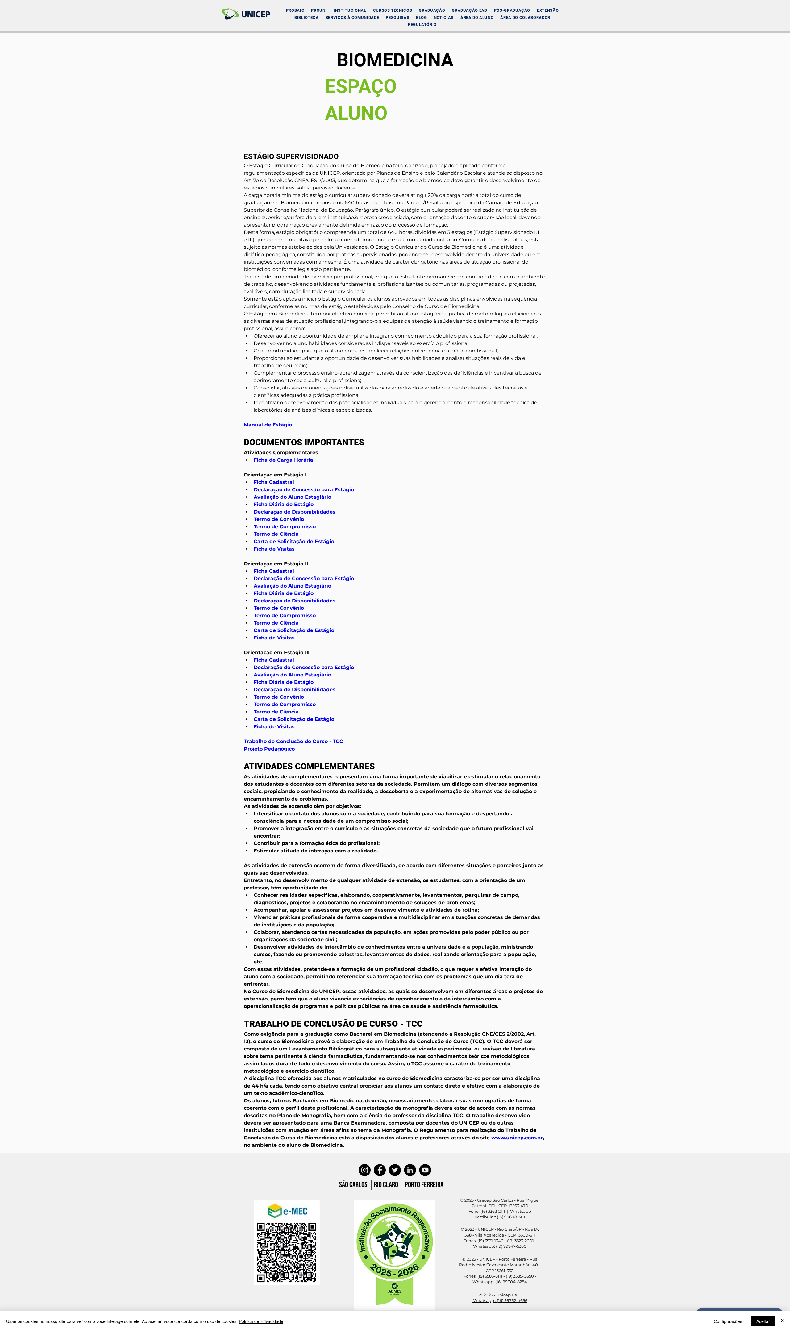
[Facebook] (380, 1170)
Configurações (728, 1321)
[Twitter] (395, 1170)
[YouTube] (425, 1170)
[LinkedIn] (410, 1170)
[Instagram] (365, 1170)
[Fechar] (782, 1321)
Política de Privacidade (261, 1321)
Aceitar (763, 1321)
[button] (350, 10)
